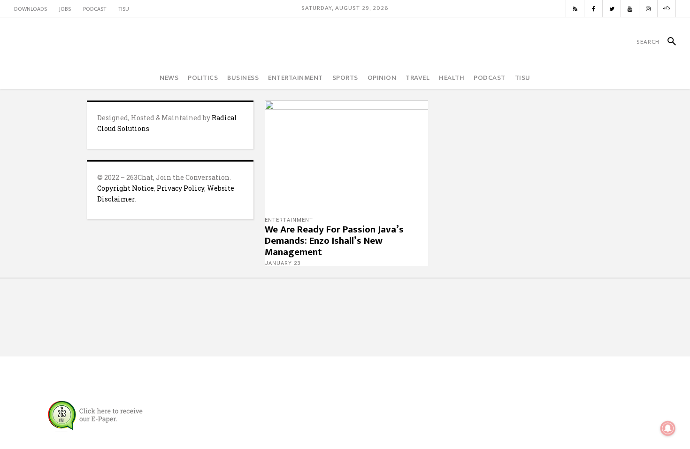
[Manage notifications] (667, 428)
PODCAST (94, 9)
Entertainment (289, 220)
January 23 (282, 263)
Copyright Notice (125, 188)
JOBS (65, 9)
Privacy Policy (180, 188)
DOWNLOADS (30, 9)
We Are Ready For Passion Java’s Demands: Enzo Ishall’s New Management (334, 240)
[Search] (667, 42)
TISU (123, 9)
